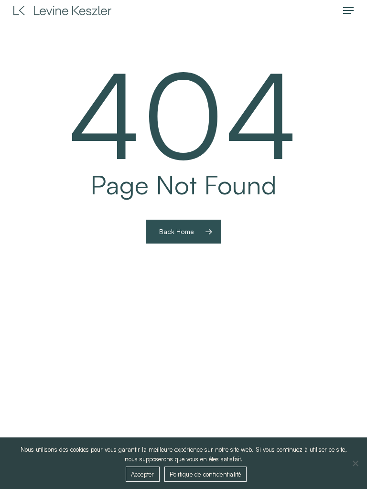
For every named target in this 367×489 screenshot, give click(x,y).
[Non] (355, 463)
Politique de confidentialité (205, 474)
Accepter (142, 474)
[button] (348, 10)
